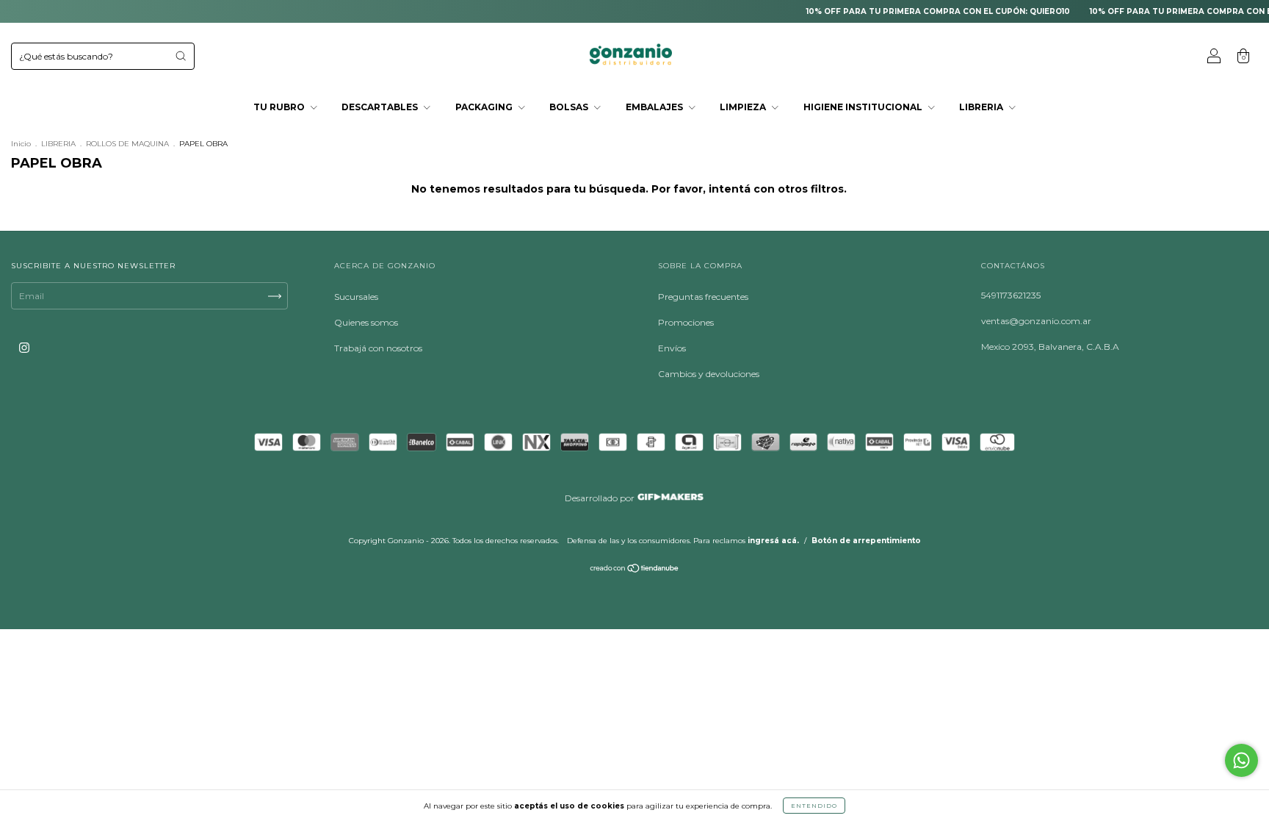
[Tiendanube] (635, 570)
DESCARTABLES (380, 106)
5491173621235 (1011, 295)
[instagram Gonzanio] (24, 347)
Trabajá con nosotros (378, 348)
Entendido (814, 805)
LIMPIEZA (744, 106)
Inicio (21, 143)
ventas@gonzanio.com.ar (1036, 320)
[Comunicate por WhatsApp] (1241, 760)
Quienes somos (366, 322)
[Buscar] (180, 55)
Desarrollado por (601, 497)
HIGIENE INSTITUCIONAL (864, 106)
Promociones (686, 322)
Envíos (672, 348)
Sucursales (356, 296)
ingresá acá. (773, 540)
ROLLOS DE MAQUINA (127, 143)
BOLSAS (569, 106)
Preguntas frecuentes (703, 296)
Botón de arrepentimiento (866, 540)
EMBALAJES (655, 106)
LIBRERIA (982, 106)
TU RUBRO (280, 106)
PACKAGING (485, 106)
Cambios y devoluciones (708, 373)
